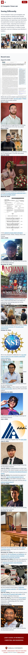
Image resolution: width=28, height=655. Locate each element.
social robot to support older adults (12, 594)
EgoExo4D (21, 587)
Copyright (5, 652)
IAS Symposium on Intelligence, (16, 554)
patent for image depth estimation (13, 233)
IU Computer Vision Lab (9, 6)
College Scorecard (11, 650)
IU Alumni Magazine (8, 299)
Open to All (17, 650)
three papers (22, 597)
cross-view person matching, (8, 589)
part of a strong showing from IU (15, 477)
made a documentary (6, 388)
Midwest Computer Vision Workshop (12, 563)
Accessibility (4, 650)
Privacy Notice (23, 650)
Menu (24, 2)
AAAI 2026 (23, 439)
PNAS (24, 98)
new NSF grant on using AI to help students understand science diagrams (13, 356)
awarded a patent (11, 383)
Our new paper (18, 98)
